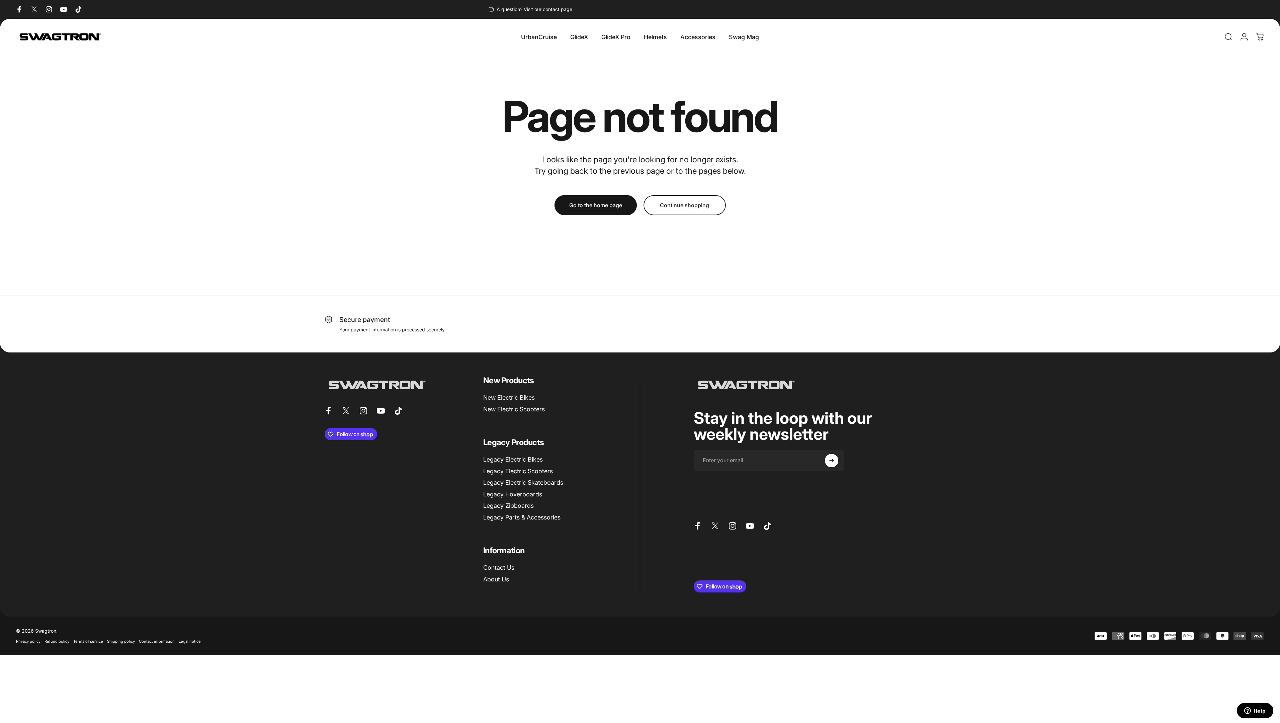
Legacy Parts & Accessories (522, 517)
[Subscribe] (831, 460)
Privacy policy (28, 641)
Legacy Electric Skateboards (523, 482)
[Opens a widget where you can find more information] (1254, 711)
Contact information (157, 641)
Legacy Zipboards (508, 505)
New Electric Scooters (514, 409)
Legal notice (190, 641)
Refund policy (57, 641)
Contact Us (498, 567)
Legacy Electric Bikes (513, 459)
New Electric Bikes (509, 397)
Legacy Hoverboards (512, 494)
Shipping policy (121, 641)
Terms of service (88, 641)
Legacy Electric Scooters (518, 471)
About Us (496, 579)
